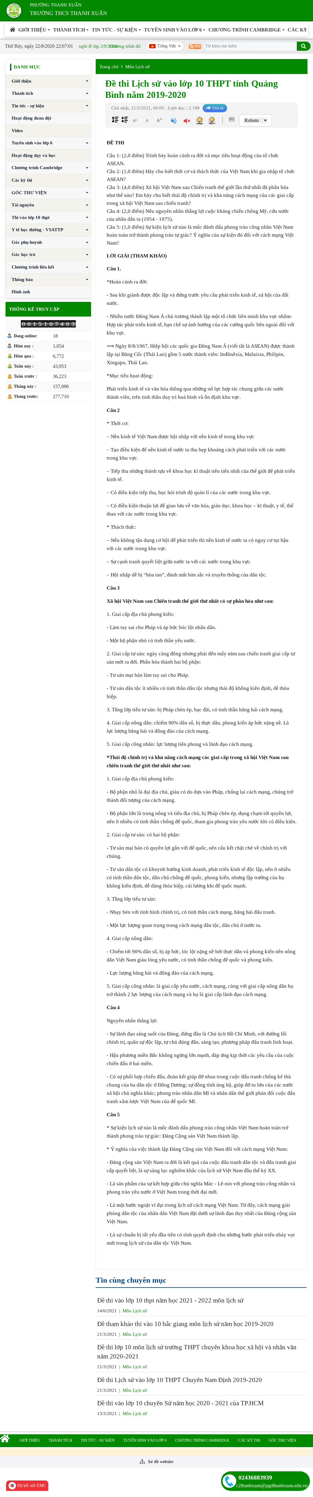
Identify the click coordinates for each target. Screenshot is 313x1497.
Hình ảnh (21, 291)
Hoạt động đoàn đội (31, 118)
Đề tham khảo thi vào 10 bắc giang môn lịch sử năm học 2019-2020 (185, 1324)
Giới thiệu (32, 29)
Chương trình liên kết (33, 267)
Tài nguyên (23, 204)
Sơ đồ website (160, 1461)
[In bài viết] (231, 119)
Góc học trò (23, 254)
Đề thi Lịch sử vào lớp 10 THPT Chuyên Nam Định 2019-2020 (179, 1380)
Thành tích (69, 29)
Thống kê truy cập (34, 309)
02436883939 (255, 1477)
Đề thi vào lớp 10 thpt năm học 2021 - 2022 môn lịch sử (170, 1300)
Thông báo (22, 279)
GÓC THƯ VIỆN (29, 192)
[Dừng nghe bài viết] (187, 121)
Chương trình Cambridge (244, 29)
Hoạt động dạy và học (34, 155)
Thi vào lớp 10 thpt (31, 217)
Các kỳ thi (22, 180)
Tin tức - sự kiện (114, 29)
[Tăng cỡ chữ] (159, 120)
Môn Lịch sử (137, 66)
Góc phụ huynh (27, 242)
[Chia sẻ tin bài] (215, 108)
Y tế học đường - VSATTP (37, 229)
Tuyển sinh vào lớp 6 (173, 29)
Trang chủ (109, 66)
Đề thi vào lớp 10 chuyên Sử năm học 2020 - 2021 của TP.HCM (180, 1403)
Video (17, 130)
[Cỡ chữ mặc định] (147, 120)
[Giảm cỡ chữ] (134, 120)
